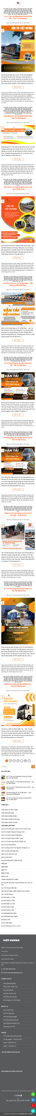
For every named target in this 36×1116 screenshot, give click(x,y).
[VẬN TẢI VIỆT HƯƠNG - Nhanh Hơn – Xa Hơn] (18, 3)
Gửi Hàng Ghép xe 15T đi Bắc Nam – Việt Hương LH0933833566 (18, 284)
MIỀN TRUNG (24, 168)
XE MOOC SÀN (5, 919)
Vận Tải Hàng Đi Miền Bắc (13, 110)
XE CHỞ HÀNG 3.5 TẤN (12, 510)
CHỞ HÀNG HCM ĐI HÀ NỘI (20, 507)
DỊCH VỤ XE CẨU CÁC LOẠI (9, 854)
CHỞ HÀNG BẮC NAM (22, 8)
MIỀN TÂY (16, 680)
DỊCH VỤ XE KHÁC (6, 857)
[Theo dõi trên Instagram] (17, 1095)
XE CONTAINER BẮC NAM (14, 173)
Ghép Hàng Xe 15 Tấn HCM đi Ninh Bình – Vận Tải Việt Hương (18, 117)
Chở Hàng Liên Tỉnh (9, 1026)
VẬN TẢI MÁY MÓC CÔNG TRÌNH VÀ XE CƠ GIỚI (18, 97)
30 (25, 760)
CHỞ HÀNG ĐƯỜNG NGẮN (9, 816)
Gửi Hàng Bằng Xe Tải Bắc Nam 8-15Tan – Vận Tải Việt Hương (18, 439)
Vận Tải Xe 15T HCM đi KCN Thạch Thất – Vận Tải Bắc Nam (18, 188)
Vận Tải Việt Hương (19, 111)
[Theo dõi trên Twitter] (19, 1095)
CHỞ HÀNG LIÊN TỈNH (17, 9)
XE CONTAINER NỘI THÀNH (20, 13)
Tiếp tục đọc (18, 87)
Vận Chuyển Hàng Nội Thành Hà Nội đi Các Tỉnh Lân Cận (16, 884)
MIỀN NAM (14, 11)
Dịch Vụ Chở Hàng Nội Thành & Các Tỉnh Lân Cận (16, 829)
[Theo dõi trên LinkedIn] (21, 1095)
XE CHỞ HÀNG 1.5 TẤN (8, 897)
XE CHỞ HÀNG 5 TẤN (27, 12)
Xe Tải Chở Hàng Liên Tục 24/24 (20, 14)
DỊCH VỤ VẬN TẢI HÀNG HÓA (10, 851)
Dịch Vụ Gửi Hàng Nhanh (8, 844)
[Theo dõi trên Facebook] (15, 1095)
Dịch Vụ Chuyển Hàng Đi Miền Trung (12, 838)
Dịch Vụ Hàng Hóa (8, 1013)
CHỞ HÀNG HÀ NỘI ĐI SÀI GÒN (16, 677)
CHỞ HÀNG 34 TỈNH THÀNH (9, 8)
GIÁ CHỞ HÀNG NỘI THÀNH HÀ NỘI (11, 860)
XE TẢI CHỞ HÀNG (18, 101)
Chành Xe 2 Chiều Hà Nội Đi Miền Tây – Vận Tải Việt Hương (18, 685)
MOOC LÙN (4, 876)
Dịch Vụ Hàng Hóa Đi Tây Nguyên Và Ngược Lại (15, 848)
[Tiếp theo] (29, 760)
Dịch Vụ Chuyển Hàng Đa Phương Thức (19, 358)
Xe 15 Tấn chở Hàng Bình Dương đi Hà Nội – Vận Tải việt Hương (18, 17)
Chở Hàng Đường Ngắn (10, 1016)
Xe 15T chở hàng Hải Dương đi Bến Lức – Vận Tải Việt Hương (18, 590)
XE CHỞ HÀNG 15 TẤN (16, 12)
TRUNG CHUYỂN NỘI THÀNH (9, 879)
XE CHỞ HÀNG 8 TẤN (8, 13)
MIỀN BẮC (8, 11)
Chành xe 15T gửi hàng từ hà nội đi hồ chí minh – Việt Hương (18, 514)
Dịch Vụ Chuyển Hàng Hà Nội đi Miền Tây (21, 679)
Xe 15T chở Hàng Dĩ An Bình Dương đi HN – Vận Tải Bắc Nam (18, 364)
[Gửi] (33, 766)
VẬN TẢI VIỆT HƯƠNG (24, 22)
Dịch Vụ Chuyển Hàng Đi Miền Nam (18, 96)
